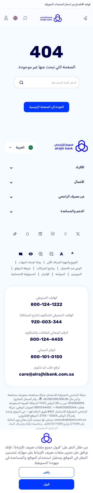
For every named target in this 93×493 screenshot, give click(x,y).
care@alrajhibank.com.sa (46, 374)
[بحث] (25, 18)
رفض (46, 472)
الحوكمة (60, 274)
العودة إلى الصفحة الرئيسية (46, 107)
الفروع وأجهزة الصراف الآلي (62, 262)
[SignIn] (6, 18)
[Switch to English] (15, 18)
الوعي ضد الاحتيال (71, 268)
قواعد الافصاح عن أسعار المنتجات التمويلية (67, 4)
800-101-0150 (46, 356)
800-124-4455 (46, 339)
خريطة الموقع (23, 268)
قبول (46, 484)
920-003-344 (46, 321)
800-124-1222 (46, 304)
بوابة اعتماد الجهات (30, 262)
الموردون (76, 274)
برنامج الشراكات (46, 268)
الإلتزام (46, 274)
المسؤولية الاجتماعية (23, 274)
